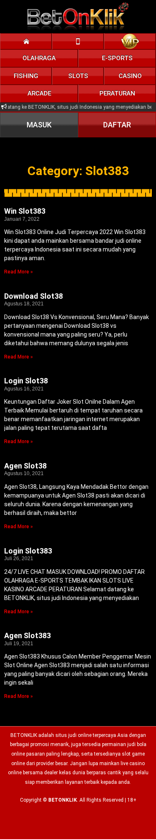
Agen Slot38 (25, 465)
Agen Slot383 (27, 635)
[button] (39, 58)
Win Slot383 (24, 211)
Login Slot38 (26, 380)
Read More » (18, 272)
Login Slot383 (28, 550)
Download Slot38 (33, 296)
